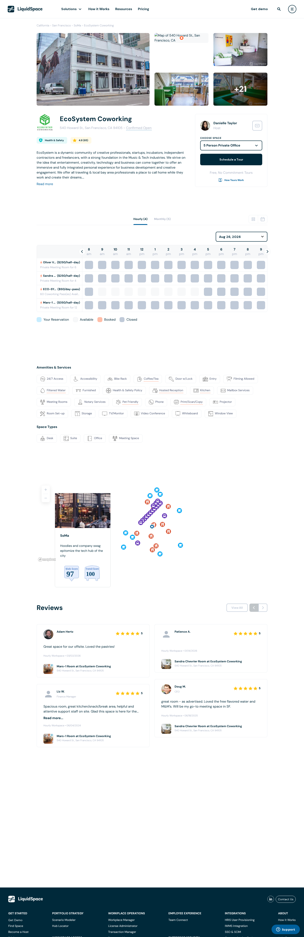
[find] (279, 9)
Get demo (259, 9)
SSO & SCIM (233, 932)
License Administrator (123, 926)
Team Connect (178, 920)
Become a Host (18, 932)
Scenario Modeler (63, 920)
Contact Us (285, 899)
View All (237, 608)
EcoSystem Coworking (99, 25)
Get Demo (15, 920)
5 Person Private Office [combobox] (221, 145)
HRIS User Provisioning (240, 920)
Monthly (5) (162, 219)
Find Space (15, 926)
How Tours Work (234, 180)
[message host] (257, 126)
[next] (262, 608)
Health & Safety (54, 140)
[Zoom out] (46, 498)
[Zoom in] (46, 490)
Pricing (143, 9)
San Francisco (61, 25)
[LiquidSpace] (25, 899)
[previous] (254, 608)
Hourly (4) (140, 219)
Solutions (69, 9)
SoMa (77, 25)
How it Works (98, 9)
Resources (123, 9)
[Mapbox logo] (47, 559)
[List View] (253, 219)
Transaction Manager (122, 932)
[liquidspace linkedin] (270, 899)
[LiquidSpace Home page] (25, 9)
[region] (152, 522)
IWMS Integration (236, 926)
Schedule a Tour (231, 159)
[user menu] (292, 9)
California (43, 25)
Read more (45, 184)
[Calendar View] (262, 219)
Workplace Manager (121, 920)
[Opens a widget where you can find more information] (285, 930)
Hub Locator (60, 926)
